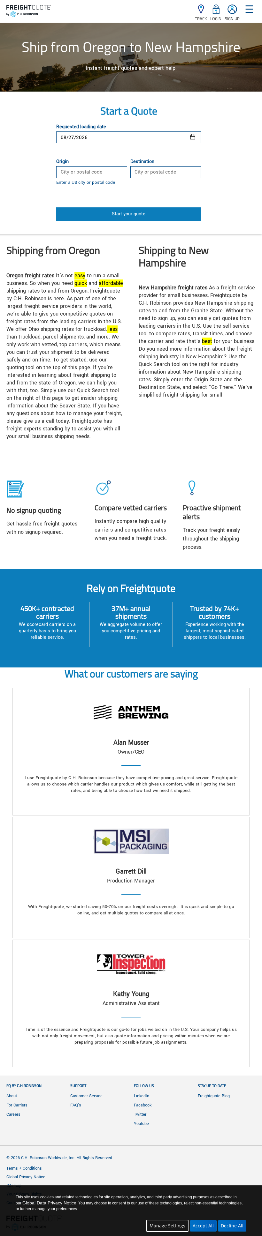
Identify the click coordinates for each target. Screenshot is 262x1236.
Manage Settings (167, 1226)
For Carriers (16, 1105)
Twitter (140, 1114)
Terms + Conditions (24, 1168)
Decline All (232, 1226)
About (11, 1096)
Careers (13, 1114)
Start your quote (128, 214)
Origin (62, 161)
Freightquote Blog (214, 1096)
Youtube (141, 1124)
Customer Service (86, 1096)
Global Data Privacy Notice (49, 1202)
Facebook (142, 1105)
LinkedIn (141, 1096)
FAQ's (75, 1105)
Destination (142, 161)
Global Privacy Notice (25, 1177)
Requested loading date (81, 127)
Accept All (203, 1226)
